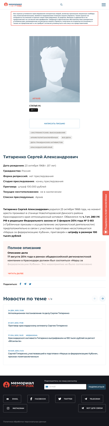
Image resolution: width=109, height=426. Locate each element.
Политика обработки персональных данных (24, 421)
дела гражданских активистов (47, 142)
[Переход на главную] (13, 5)
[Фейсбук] (20, 284)
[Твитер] (30, 284)
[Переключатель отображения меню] (103, 4)
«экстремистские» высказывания (48, 133)
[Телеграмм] (25, 284)
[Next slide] (102, 298)
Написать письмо (54, 123)
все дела (66, 138)
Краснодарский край (41, 147)
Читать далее (15, 273)
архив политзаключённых (44, 138)
